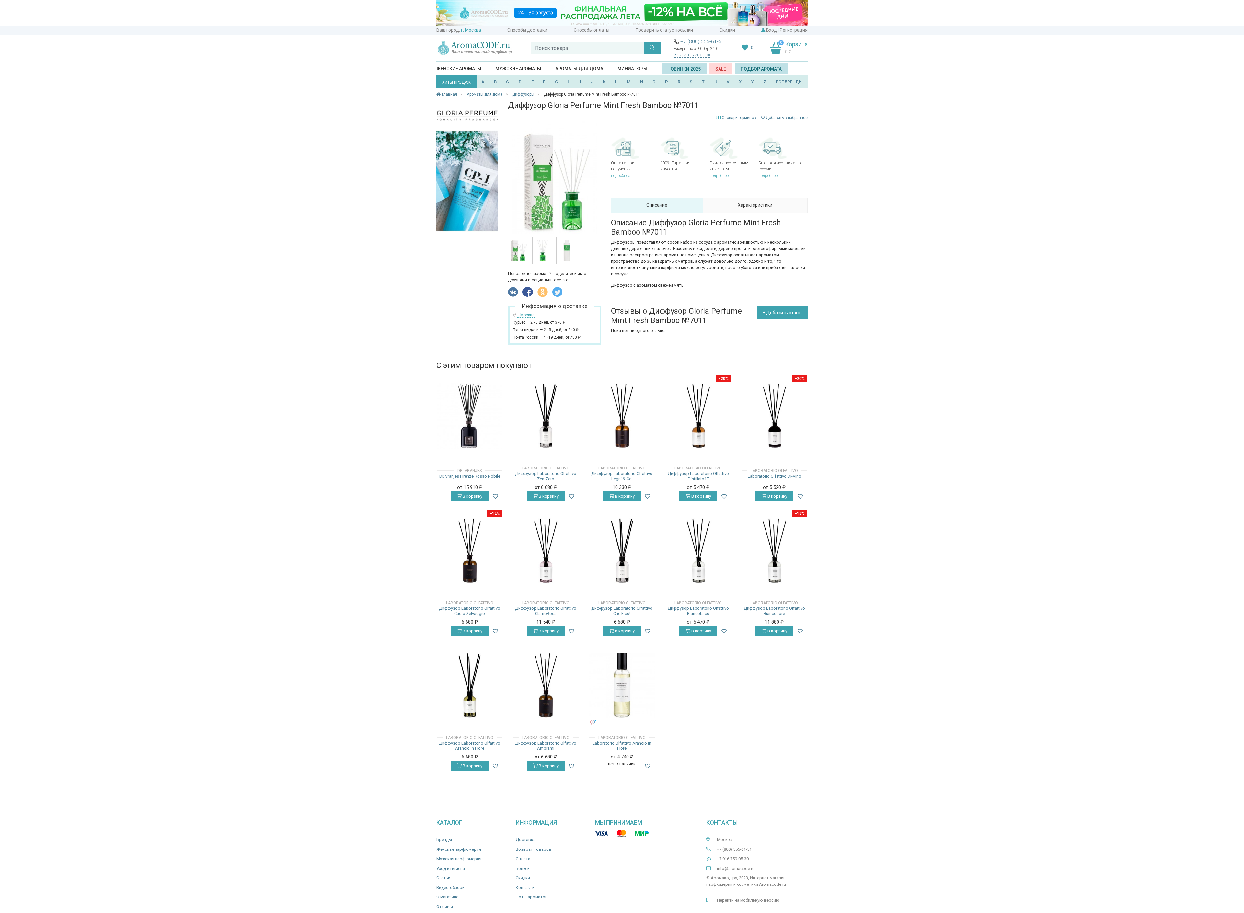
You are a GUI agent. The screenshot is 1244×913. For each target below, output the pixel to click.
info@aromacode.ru (735, 868)
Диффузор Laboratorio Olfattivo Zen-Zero (545, 476)
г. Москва (471, 30)
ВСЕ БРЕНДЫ (789, 81)
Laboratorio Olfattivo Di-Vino (774, 476)
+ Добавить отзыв (782, 312)
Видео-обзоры (451, 887)
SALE (720, 69)
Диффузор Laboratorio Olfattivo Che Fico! (621, 611)
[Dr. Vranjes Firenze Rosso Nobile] (469, 416)
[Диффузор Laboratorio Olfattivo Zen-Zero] (546, 416)
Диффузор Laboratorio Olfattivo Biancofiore (774, 611)
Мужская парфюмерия (458, 858)
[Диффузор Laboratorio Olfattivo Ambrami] (546, 685)
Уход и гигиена (450, 868)
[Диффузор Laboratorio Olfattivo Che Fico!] (622, 551)
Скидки (727, 30)
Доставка (526, 839)
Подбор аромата (761, 69)
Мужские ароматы (518, 68)
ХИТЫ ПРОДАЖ (456, 82)
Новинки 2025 (684, 69)
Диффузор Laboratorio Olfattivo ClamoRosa (545, 611)
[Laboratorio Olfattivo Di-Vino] (774, 416)
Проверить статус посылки (664, 30)
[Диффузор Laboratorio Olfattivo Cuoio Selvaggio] (469, 551)
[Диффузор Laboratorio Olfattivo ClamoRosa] (546, 551)
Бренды (444, 839)
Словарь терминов (739, 117)
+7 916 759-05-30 (733, 858)
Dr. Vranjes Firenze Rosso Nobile (469, 476)
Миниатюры (632, 68)
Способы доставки (527, 30)
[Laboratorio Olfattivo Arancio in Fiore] (622, 685)
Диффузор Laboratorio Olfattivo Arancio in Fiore (469, 746)
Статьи (443, 877)
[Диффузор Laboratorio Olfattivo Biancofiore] (774, 551)
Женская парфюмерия (458, 849)
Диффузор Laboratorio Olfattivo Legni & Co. (621, 476)
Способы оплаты (591, 30)
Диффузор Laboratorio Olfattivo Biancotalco (698, 611)
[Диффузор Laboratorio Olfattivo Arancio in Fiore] (469, 685)
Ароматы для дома (579, 68)
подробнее (620, 175)
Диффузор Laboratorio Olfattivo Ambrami (545, 746)
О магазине (447, 897)
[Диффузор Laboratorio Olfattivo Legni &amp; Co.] (622, 416)
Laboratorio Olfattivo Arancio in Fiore (622, 746)
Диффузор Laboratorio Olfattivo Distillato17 (698, 476)
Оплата (523, 858)
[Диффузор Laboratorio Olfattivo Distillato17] (698, 416)
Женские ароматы (458, 68)
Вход (771, 30)
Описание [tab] (656, 205)
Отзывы (444, 906)
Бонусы (523, 868)
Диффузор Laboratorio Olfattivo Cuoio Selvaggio (469, 611)
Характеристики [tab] (755, 205)
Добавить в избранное (786, 117)
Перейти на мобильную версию (748, 900)
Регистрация (794, 30)
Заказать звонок (692, 54)
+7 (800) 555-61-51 (702, 42)
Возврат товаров (533, 849)
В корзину (472, 496)
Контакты (526, 887)
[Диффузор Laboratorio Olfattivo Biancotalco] (698, 551)
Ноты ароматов (532, 897)
